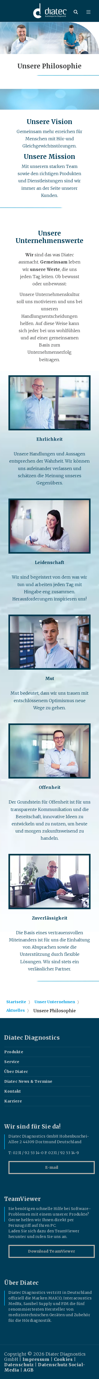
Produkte (13, 1051)
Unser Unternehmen (55, 1001)
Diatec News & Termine (28, 1081)
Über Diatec (16, 1071)
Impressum (36, 1359)
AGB (28, 1370)
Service (12, 1061)
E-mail (51, 1167)
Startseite (16, 1001)
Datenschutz (19, 1364)
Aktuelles (15, 1010)
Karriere (13, 1101)
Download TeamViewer (51, 1251)
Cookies (63, 1359)
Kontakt (12, 1091)
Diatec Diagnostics (32, 1037)
